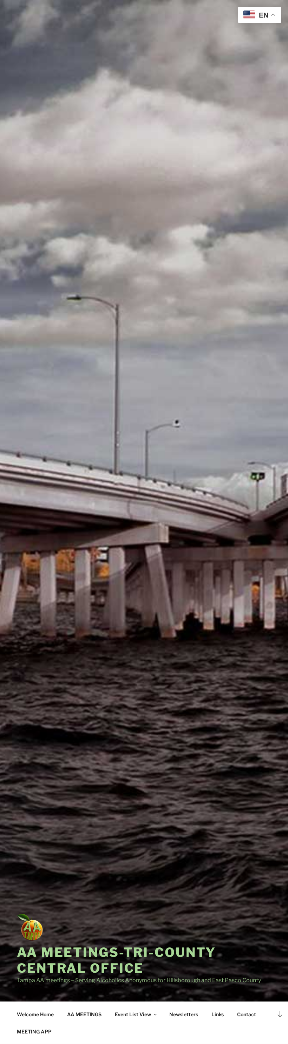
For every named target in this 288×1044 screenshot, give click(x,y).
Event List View (133, 1014)
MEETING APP (34, 1032)
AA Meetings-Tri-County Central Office (116, 960)
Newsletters (183, 1014)
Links (217, 1014)
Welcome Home (35, 1014)
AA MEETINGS (84, 1014)
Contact (246, 1014)
